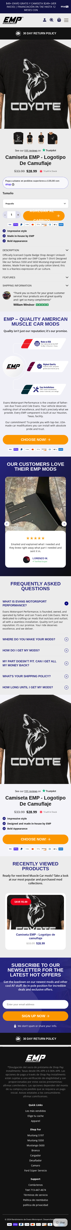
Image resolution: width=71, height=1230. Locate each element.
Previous (6, 523)
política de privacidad (35, 1205)
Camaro (35, 1165)
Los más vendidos (35, 1111)
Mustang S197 (35, 1135)
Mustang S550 (35, 1140)
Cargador (35, 1155)
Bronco (36, 1150)
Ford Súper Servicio (35, 1170)
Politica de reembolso (35, 1200)
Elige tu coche (36, 1116)
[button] (59, 20)
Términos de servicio (36, 1195)
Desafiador (35, 1160)
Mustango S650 (35, 1145)
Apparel (35, 1121)
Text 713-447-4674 (35, 1190)
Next (64, 523)
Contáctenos (35, 1185)
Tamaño (8, 193)
